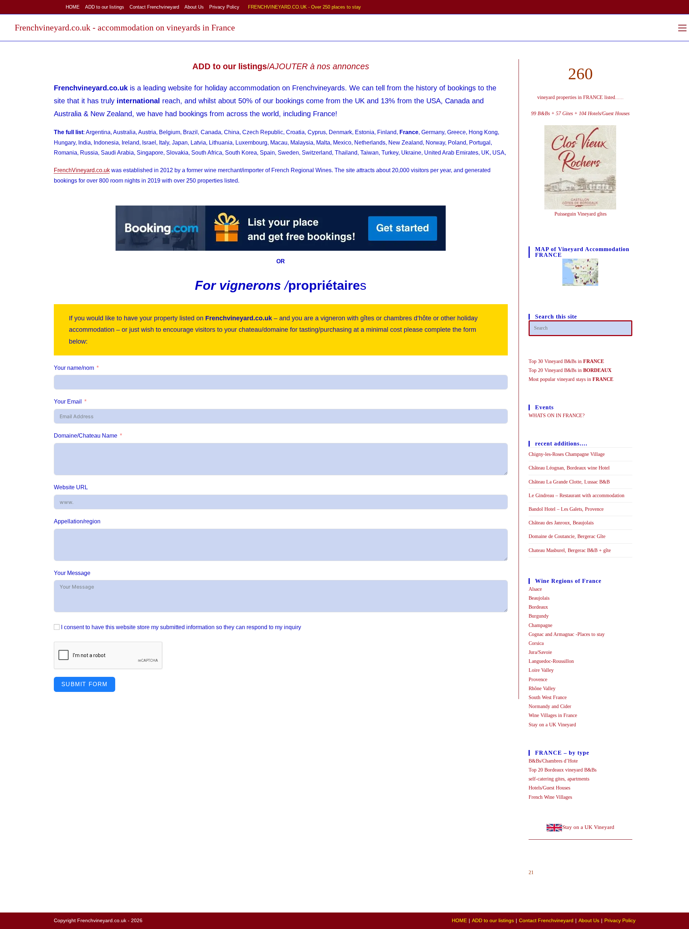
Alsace (535, 589)
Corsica (536, 643)
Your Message (72, 573)
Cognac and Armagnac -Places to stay (567, 634)
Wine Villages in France (553, 715)
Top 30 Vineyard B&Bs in (566, 361)
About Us (194, 7)
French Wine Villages (550, 797)
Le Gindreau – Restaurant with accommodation (576, 495)
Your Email (68, 402)
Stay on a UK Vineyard (552, 724)
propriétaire (324, 285)
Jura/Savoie (540, 652)
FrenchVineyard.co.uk (82, 170)
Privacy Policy (224, 7)
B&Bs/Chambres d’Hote (553, 761)
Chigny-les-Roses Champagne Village (567, 454)
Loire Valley (541, 670)
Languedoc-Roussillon (551, 661)
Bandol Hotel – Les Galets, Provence (566, 509)
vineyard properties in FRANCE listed (576, 97)
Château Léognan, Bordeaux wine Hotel (569, 468)
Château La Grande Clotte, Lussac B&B (569, 482)
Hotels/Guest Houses (549, 788)
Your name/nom (74, 368)
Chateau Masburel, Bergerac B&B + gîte (570, 550)
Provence (538, 679)
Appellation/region (77, 521)
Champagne (540, 625)
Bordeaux (538, 607)
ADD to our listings (104, 7)
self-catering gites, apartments (559, 779)
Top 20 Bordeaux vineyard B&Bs (562, 770)
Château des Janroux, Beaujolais (561, 522)
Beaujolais (539, 598)
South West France (548, 697)
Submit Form (84, 684)
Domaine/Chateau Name (85, 436)
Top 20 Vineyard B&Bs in (570, 370)
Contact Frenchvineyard (154, 7)
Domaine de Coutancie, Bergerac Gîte (567, 536)
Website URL (71, 487)
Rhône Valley (542, 688)
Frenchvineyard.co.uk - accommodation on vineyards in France (125, 27)
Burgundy (539, 616)
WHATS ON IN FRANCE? (557, 415)
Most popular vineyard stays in (571, 379)
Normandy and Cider (550, 706)
